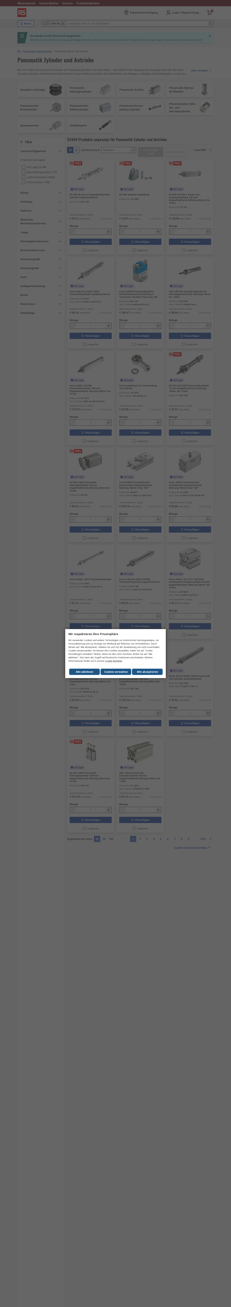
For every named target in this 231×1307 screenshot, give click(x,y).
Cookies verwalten (116, 672)
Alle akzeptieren (147, 672)
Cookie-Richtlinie (113, 660)
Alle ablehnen (84, 672)
